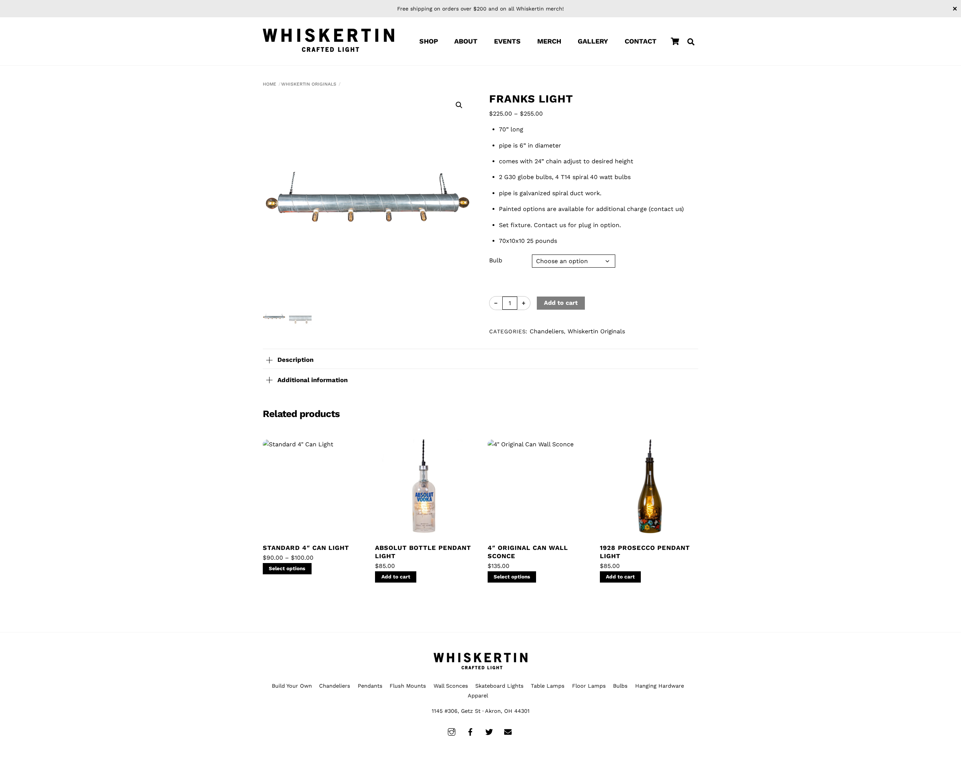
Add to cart (561, 302)
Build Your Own (292, 686)
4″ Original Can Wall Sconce (528, 552)
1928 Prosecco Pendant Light (645, 552)
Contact (641, 41)
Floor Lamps (589, 686)
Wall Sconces (451, 686)
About (465, 41)
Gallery (593, 41)
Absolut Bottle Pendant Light (423, 552)
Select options (287, 568)
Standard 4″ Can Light (306, 547)
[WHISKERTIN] (328, 40)
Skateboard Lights (499, 686)
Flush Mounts (408, 686)
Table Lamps (548, 686)
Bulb (495, 260)
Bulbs (620, 686)
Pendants (370, 686)
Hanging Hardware (659, 686)
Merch (549, 41)
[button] (459, 105)
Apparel (478, 696)
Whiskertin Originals (308, 84)
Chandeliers (547, 331)
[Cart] (674, 41)
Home (269, 84)
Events (507, 41)
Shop (428, 41)
